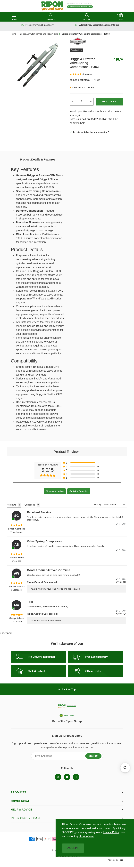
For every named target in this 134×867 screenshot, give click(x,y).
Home (13, 34)
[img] (16, 525)
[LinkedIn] (58, 777)
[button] (81, 462)
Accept (73, 848)
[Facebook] (76, 777)
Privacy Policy (111, 832)
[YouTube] (67, 777)
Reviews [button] (11, 504)
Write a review (56, 491)
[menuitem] (58, 777)
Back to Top (69, 689)
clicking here (86, 836)
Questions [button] (30, 504)
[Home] (67, 5)
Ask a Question (80, 491)
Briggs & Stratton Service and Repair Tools (39, 34)
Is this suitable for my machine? (91, 132)
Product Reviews (67, 452)
